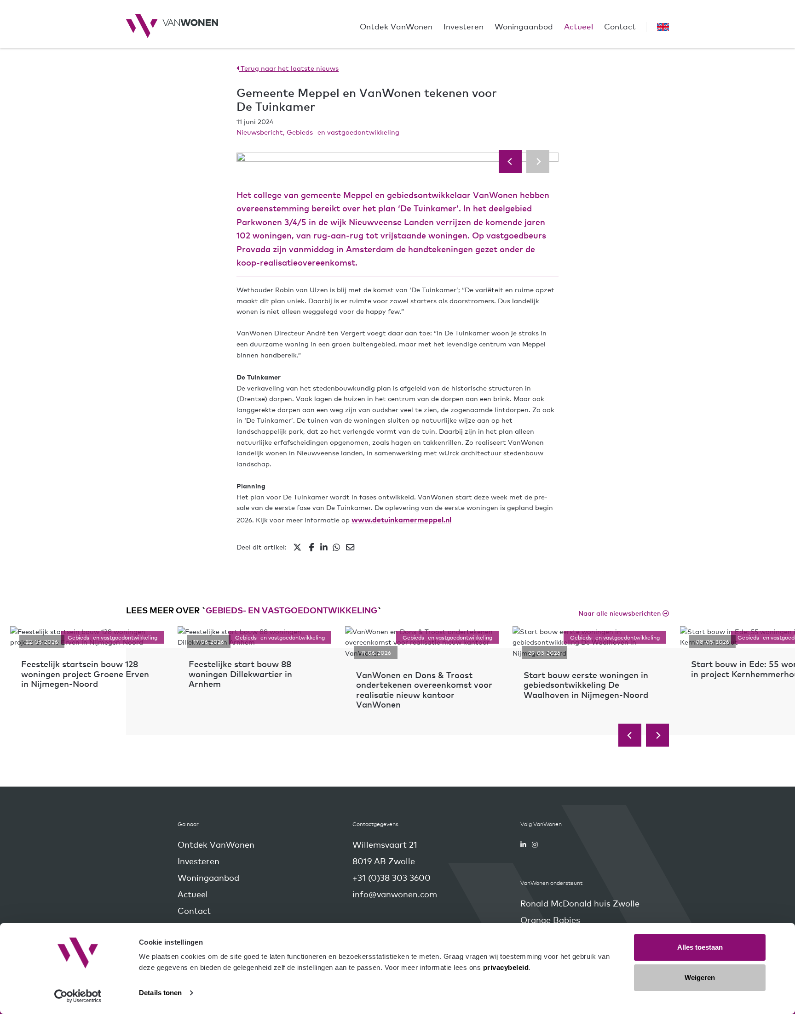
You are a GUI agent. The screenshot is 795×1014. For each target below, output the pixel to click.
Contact (620, 26)
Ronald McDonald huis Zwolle (579, 903)
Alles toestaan (700, 947)
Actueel (578, 26)
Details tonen (160, 993)
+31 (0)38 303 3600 (391, 877)
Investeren (464, 26)
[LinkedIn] (523, 844)
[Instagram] (535, 844)
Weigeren (700, 977)
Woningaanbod (524, 26)
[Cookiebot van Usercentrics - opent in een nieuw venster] (78, 996)
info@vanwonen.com (394, 894)
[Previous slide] (510, 161)
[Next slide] (537, 161)
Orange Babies (550, 919)
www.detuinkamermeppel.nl (401, 519)
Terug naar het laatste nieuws (289, 68)
